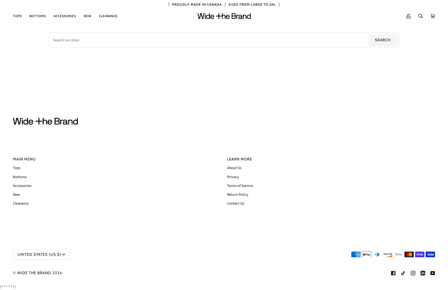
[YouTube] (432, 273)
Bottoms (20, 177)
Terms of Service (240, 185)
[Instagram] (413, 273)
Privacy (233, 177)
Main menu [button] (24, 159)
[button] (19, 16)
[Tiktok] (403, 273)
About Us (234, 168)
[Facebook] (393, 273)
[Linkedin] (423, 273)
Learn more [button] (239, 159)
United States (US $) (39, 254)
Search (383, 40)
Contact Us (235, 203)
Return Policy (237, 194)
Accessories (22, 185)
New (16, 194)
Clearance (21, 203)
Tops (16, 168)
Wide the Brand (34, 273)
